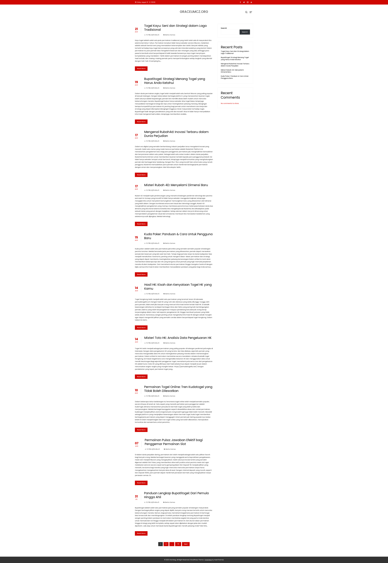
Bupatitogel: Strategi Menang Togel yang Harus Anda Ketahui (174, 81)
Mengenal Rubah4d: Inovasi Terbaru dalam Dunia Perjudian (176, 134)
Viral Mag (208, 560)
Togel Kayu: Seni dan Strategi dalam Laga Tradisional (175, 28)
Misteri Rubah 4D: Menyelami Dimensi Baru (176, 185)
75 (178, 544)
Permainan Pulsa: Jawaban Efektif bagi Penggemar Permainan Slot (174, 442)
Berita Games (170, 35)
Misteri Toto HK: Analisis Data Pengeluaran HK (178, 338)
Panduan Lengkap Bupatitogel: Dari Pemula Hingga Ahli (176, 495)
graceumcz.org (194, 11)
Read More (141, 68)
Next (186, 544)
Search (224, 28)
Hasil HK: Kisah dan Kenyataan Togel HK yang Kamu (178, 286)
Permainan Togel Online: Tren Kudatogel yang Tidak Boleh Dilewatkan (178, 389)
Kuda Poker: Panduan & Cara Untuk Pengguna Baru (178, 236)
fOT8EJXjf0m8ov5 (152, 35)
